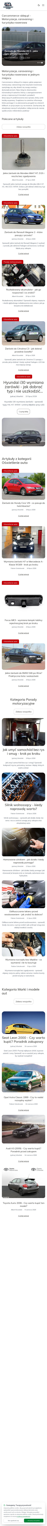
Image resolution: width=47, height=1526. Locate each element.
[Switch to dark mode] (39, 5)
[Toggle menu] (43, 5)
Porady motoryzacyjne (13, 262)
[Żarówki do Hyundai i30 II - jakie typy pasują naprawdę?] (23, 46)
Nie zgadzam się (13, 1520)
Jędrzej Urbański (17, 239)
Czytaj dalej (23, 412)
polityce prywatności (23, 1516)
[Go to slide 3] (42, 62)
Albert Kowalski (17, 180)
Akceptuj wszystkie (34, 1520)
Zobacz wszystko (24, 127)
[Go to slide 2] (40, 62)
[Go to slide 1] (38, 62)
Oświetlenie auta (13, 47)
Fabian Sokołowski (11, 58)
